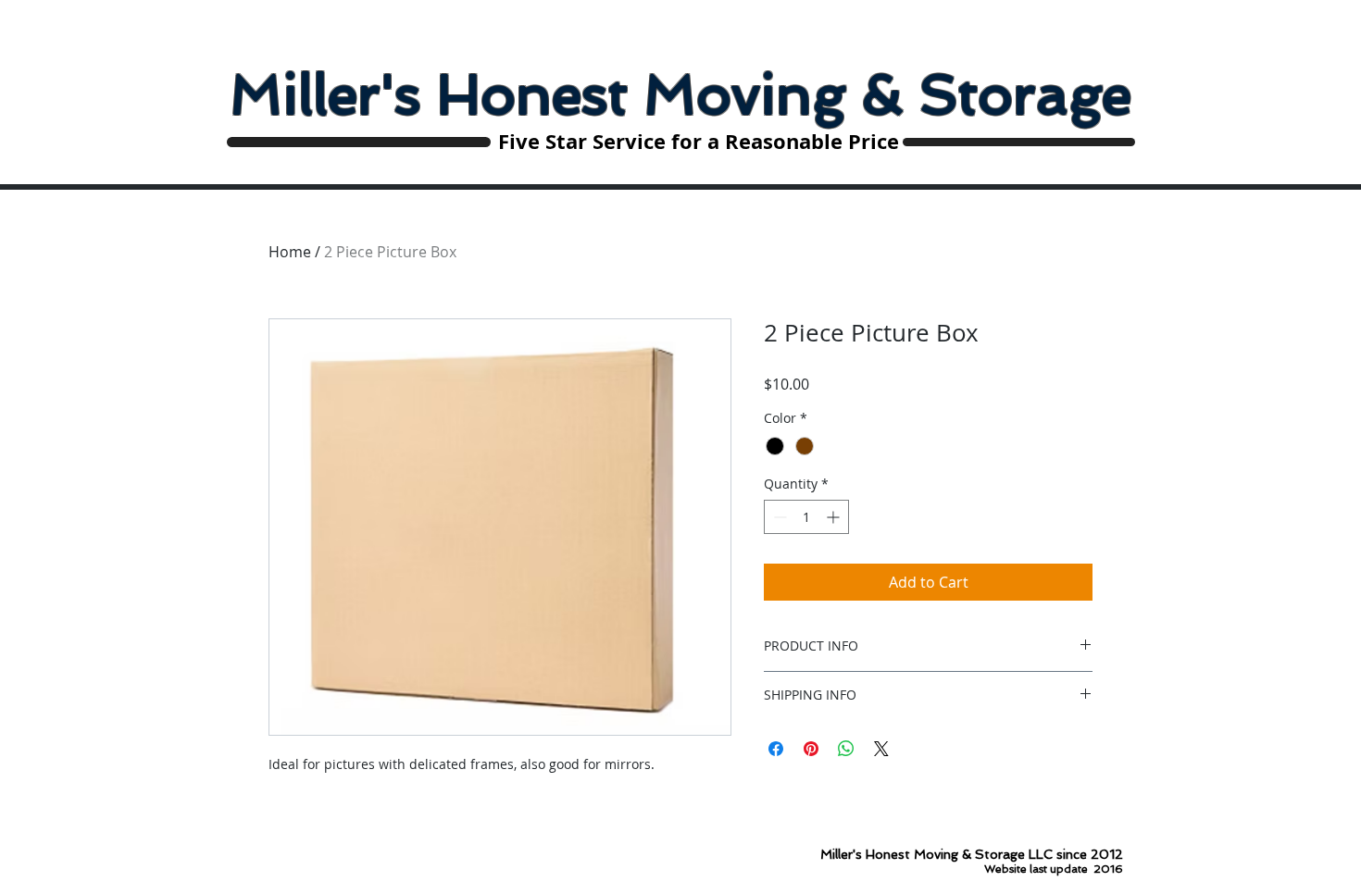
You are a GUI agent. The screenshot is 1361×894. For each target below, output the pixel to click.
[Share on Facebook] (776, 749)
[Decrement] (778, 517)
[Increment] (834, 517)
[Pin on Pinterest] (811, 749)
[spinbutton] (806, 517)
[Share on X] (881, 749)
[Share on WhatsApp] (846, 749)
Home (289, 252)
